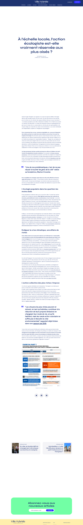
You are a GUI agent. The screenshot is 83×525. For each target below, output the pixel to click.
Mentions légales (46, 522)
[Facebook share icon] (41, 395)
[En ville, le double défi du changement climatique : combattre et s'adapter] (25, 448)
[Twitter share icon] (36, 395)
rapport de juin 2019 (30, 301)
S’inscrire (50, 510)
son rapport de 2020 (51, 278)
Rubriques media (66, 522)
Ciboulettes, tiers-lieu (55, 158)
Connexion (69, 2)
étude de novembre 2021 (50, 249)
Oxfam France (47, 244)
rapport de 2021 (57, 204)
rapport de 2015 (39, 323)
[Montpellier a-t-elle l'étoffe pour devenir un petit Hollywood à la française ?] (57, 448)
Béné (45, 292)
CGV (54, 522)
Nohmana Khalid (41, 56)
